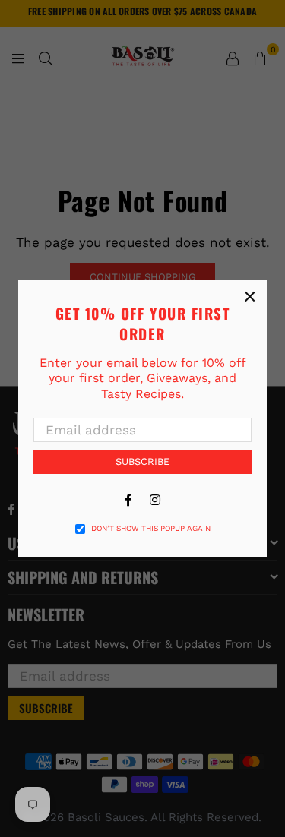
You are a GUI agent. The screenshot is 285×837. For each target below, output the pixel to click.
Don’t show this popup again (151, 528)
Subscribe (142, 461)
